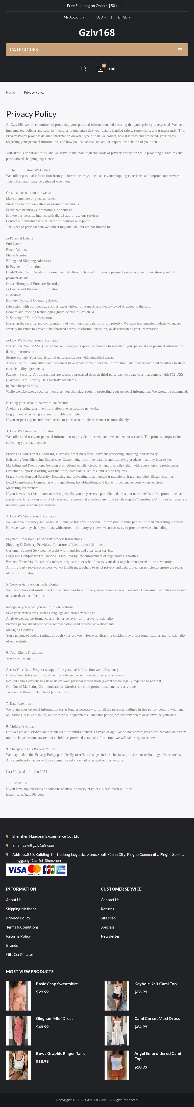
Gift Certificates (20, 954)
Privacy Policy (34, 92)
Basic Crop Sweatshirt (57, 983)
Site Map (108, 918)
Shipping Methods (21, 909)
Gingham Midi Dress (55, 1018)
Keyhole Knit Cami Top (155, 983)
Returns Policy (18, 936)
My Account (73, 17)
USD (100, 17)
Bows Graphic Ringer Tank (60, 1053)
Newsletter (110, 936)
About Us (13, 899)
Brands (12, 945)
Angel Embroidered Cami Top (157, 1056)
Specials (107, 927)
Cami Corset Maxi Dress (157, 1018)
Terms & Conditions (22, 927)
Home (10, 92)
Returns (107, 909)
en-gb (123, 17)
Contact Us (110, 899)
